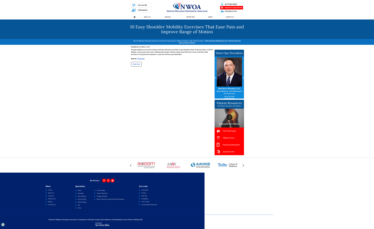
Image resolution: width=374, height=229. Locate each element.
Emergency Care (231, 11)
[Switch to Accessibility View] (2, 224)
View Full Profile (229, 96)
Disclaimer (145, 190)
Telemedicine (142, 10)
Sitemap (144, 196)
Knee (79, 208)
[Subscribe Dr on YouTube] (113, 180)
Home (134, 17)
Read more (136, 64)
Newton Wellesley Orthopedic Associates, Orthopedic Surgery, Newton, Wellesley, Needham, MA (162, 41)
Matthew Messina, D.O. (228, 90)
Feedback (145, 199)
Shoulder (81, 193)
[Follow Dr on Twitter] (108, 181)
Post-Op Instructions (231, 145)
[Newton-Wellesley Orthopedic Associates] (187, 7)
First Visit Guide (229, 131)
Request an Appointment (233, 8)
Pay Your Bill (142, 5)
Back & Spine (82, 202)
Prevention (141, 59)
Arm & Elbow (82, 196)
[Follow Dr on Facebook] (104, 180)
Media (210, 17)
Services (168, 17)
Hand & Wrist (82, 199)
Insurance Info (229, 152)
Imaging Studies (102, 196)
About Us (147, 17)
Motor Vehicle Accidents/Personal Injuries (110, 199)
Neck (79, 190)
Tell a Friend (145, 202)
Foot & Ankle (101, 190)
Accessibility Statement (149, 205)
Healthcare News (198, 41)
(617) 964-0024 (231, 4)
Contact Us (230, 17)
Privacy (144, 193)
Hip (79, 205)
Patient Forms (228, 138)
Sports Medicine (102, 193)
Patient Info (190, 17)
